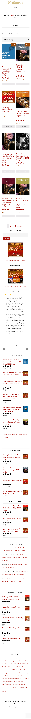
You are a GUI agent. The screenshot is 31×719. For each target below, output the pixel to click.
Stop (16, 345)
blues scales (22, 663)
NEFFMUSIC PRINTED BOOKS (15, 287)
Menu (15, 7)
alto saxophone (10, 658)
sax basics (16, 681)
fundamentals (18, 666)
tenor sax (23, 684)
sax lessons (21, 681)
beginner (14, 660)
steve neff (18, 684)
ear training (12, 666)
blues (2, 663)
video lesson (18, 687)
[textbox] (15, 446)
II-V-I (22, 666)
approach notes (19, 658)
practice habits (5, 681)
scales (10, 684)
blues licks (6, 663)
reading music (10, 681)
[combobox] (15, 446)
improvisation (4, 669)
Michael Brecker (21, 675)
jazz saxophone (18, 673)
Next (27, 348)
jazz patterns (7, 672)
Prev (4, 348)
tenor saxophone (7, 687)
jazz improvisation (16, 669)
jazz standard (24, 672)
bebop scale (8, 660)
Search (7, 238)
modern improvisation (9, 678)
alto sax (4, 658)
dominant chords (7, 666)
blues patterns (10, 663)
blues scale (16, 663)
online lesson (15, 678)
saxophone (5, 684)
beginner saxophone (23, 660)
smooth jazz (14, 684)
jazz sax (12, 673)
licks (7, 675)
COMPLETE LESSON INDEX (15, 261)
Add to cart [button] (8, 126)
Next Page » (19, 226)
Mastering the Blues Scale (13, 675)
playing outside (26, 678)
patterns (20, 678)
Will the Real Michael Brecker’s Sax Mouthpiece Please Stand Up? (14, 557)
